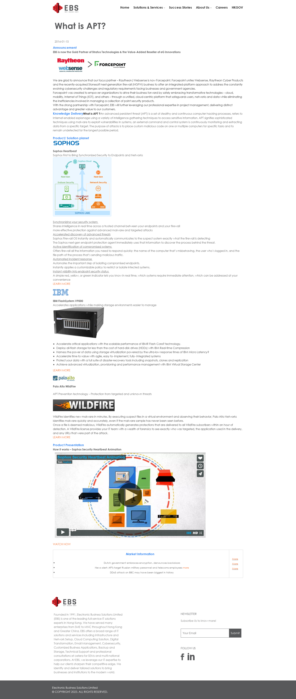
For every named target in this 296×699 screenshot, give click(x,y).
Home (124, 7)
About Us (202, 7)
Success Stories (180, 7)
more (186, 567)
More (235, 568)
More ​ (235, 558)
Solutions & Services (148, 7)
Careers (222, 7)
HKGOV (237, 7)
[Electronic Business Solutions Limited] (66, 8)
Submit (235, 633)
